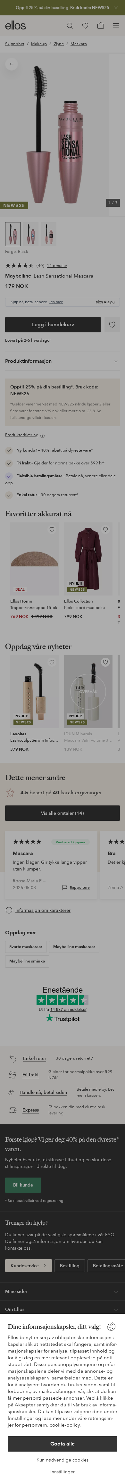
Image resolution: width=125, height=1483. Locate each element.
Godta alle (62, 1444)
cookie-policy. (65, 1425)
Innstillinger (62, 1472)
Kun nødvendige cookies (62, 1460)
